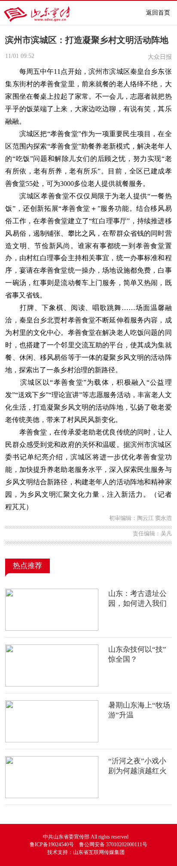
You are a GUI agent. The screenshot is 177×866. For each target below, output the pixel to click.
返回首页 (158, 12)
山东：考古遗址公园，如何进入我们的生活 (137, 603)
